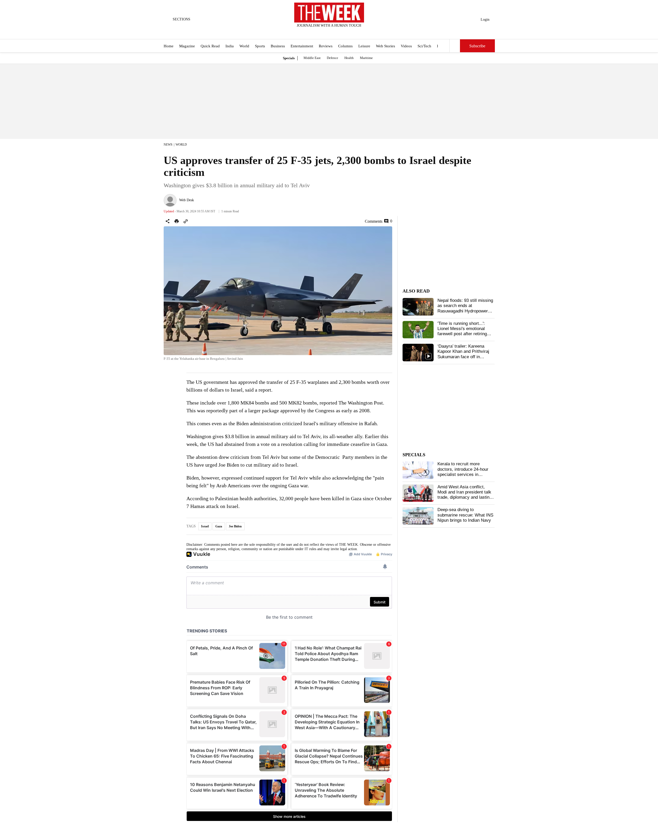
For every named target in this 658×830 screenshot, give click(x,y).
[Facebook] (308, 32)
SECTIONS (181, 19)
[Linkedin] (342, 32)
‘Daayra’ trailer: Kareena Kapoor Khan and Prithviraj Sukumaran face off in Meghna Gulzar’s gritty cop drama (463, 357)
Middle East (312, 58)
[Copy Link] (186, 221)
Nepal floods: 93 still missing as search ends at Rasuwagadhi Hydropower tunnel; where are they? (465, 308)
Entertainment (302, 46)
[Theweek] (329, 13)
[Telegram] (350, 32)
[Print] (176, 221)
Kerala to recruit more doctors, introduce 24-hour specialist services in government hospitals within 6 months (464, 474)
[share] (167, 221)
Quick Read (210, 46)
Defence (332, 58)
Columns (345, 46)
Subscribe (477, 46)
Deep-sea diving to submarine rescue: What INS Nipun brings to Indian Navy (465, 515)
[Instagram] (325, 32)
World (244, 46)
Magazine (187, 46)
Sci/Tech (424, 46)
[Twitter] (316, 32)
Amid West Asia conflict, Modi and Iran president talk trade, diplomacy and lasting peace (464, 494)
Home (168, 46)
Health (349, 58)
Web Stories (385, 46)
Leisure (364, 46)
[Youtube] (333, 32)
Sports (260, 46)
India (229, 46)
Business (278, 46)
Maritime (366, 58)
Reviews (325, 46)
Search (455, 46)
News (168, 144)
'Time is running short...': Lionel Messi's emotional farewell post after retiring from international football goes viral (462, 334)
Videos (406, 46)
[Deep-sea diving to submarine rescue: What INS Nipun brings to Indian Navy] (418, 516)
